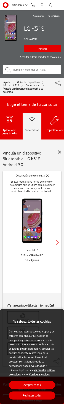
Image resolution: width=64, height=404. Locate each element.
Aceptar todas (32, 385)
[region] (32, 356)
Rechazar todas (32, 395)
